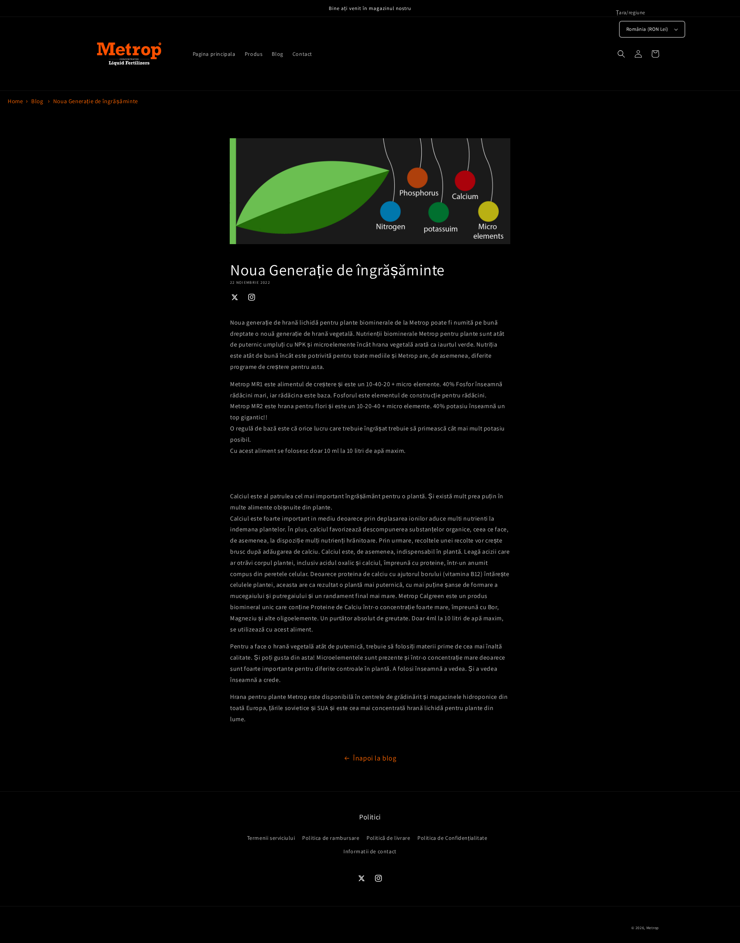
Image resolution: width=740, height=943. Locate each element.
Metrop (652, 927)
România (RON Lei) (647, 29)
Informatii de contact (370, 851)
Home (15, 101)
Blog (37, 101)
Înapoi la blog (374, 758)
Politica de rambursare (330, 837)
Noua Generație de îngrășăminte (95, 101)
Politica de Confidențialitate (452, 837)
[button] (621, 53)
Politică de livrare (388, 837)
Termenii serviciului (271, 837)
